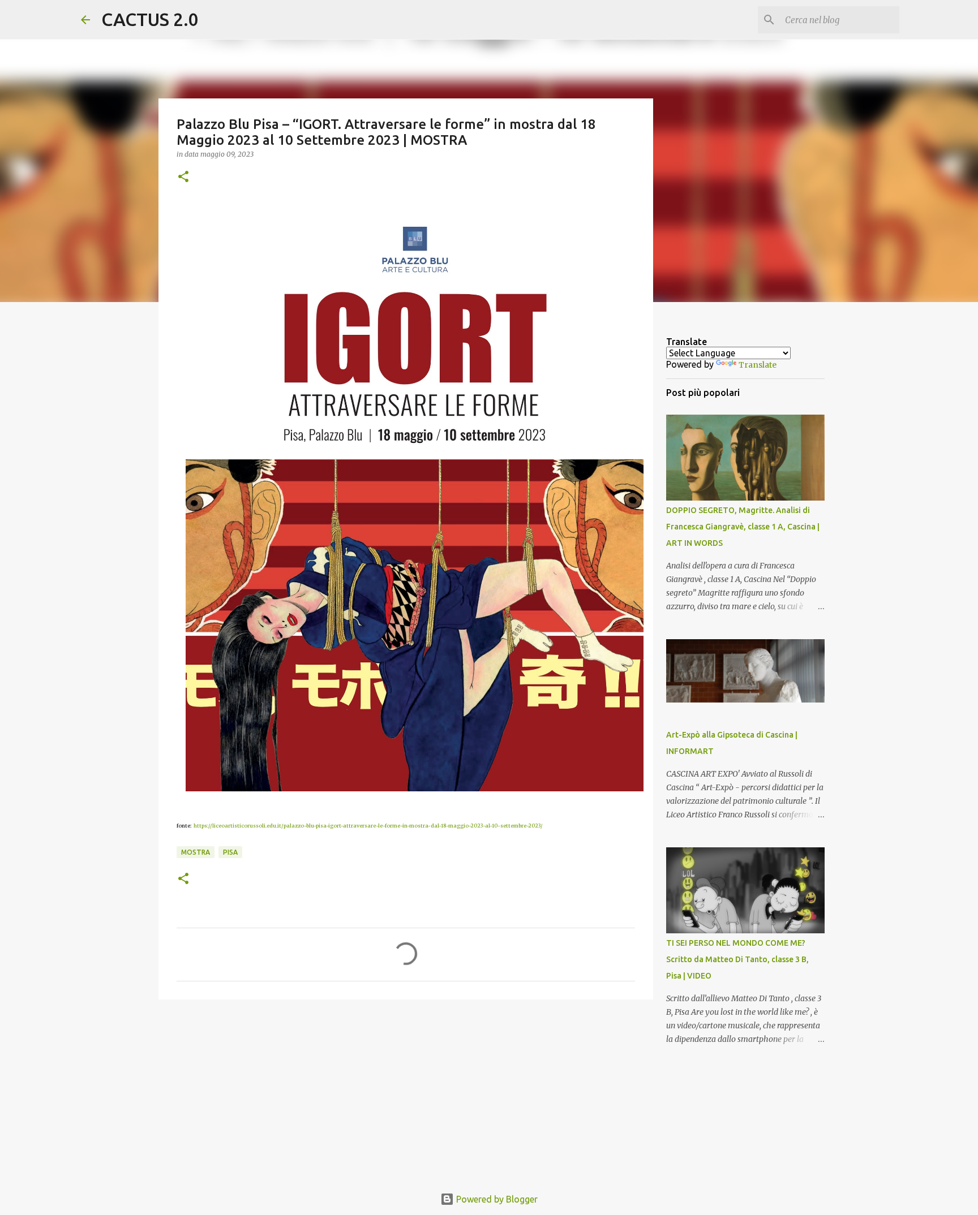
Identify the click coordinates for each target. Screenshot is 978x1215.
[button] (183, 177)
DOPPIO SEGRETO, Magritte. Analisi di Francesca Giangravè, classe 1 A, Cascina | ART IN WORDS (743, 527)
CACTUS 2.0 (150, 19)
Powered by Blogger (496, 1199)
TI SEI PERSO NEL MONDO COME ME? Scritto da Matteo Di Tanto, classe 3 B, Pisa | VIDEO (737, 959)
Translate (758, 365)
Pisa (230, 852)
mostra (195, 852)
